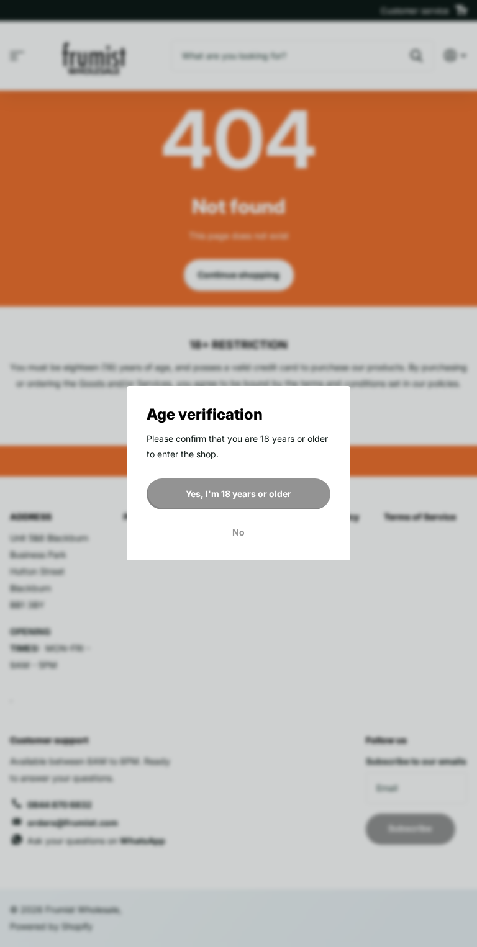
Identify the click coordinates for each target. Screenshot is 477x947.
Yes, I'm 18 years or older (238, 493)
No (238, 532)
